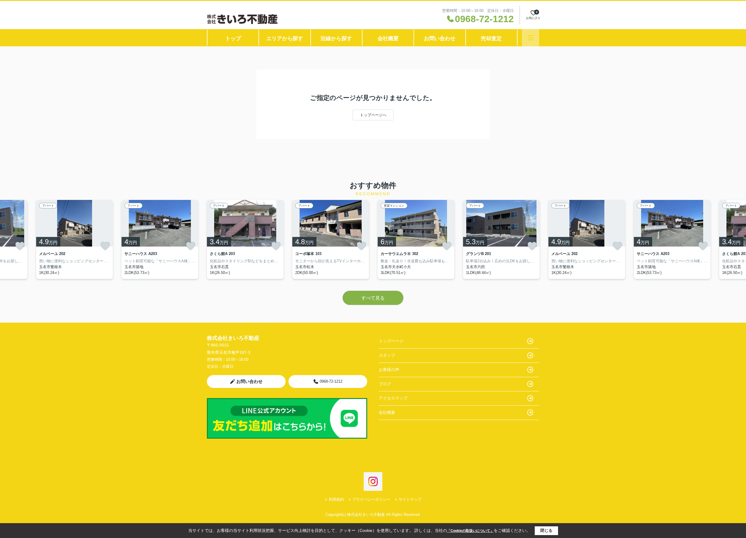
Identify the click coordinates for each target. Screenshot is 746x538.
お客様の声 (389, 369)
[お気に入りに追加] (19, 246)
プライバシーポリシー (371, 499)
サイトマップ (410, 499)
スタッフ (387, 355)
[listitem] (245, 239)
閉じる (546, 530)
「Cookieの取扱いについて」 (470, 531)
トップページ (391, 341)
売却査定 (491, 38)
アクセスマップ (393, 398)
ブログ (385, 383)
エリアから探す (284, 38)
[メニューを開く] (530, 37)
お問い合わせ (439, 38)
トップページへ (373, 115)
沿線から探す (336, 38)
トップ (233, 38)
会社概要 (388, 38)
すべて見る (373, 298)
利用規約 (336, 499)
